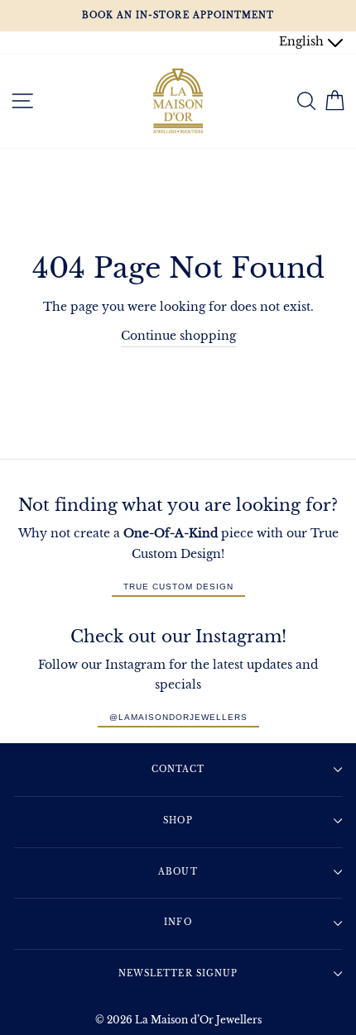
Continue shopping (178, 336)
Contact (178, 769)
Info (177, 922)
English (303, 42)
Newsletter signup (177, 973)
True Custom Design (178, 586)
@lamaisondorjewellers (178, 717)
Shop (177, 820)
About (177, 871)
